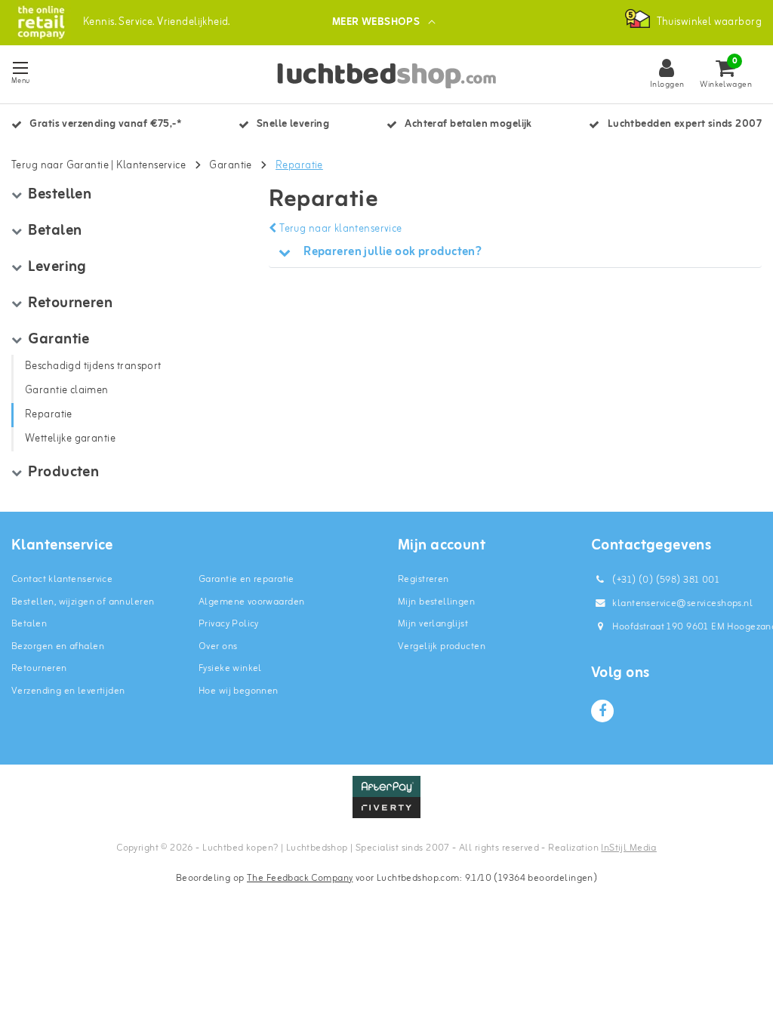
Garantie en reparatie (246, 579)
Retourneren (39, 668)
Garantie (230, 165)
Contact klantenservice (61, 579)
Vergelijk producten (441, 646)
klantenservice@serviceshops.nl (682, 603)
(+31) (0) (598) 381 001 (664, 580)
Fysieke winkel (230, 668)
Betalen (29, 624)
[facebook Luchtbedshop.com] (602, 711)
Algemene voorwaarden (251, 602)
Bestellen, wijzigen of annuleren (82, 602)
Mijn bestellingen (436, 602)
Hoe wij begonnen (239, 691)
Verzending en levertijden (68, 691)
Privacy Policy (229, 624)
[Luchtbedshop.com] (41, 22)
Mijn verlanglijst (433, 624)
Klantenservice (151, 165)
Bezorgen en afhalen (57, 646)
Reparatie (299, 165)
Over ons (218, 646)
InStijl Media (628, 848)
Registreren (423, 579)
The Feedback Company (300, 878)
